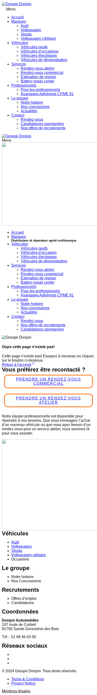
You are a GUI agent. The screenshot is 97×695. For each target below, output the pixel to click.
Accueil (17, 17)
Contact (17, 115)
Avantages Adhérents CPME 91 (47, 94)
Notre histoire (32, 102)
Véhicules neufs (34, 47)
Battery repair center (37, 81)
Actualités (29, 111)
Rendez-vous (32, 119)
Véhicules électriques (39, 56)
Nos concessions (35, 107)
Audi (24, 26)
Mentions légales (16, 691)
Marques (18, 21)
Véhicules (19, 43)
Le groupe (19, 98)
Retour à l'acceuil (16, 365)
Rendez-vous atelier (37, 68)
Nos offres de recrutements (43, 128)
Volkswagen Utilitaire (38, 38)
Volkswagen (31, 30)
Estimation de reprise (38, 77)
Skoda (26, 34)
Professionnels (23, 85)
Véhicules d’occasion (39, 253)
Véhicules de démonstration (44, 60)
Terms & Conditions (27, 679)
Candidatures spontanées (42, 124)
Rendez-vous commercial (42, 73)
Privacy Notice (23, 683)
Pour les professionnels (40, 90)
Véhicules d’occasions (39, 51)
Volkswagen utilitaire (28, 555)
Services (18, 64)
